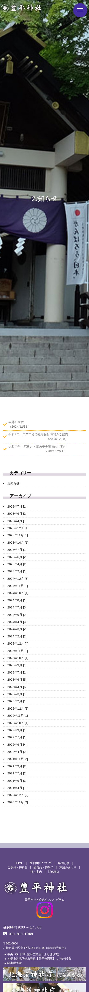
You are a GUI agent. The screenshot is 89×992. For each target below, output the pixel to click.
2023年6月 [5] (17, 679)
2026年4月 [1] (17, 521)
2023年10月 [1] (17, 658)
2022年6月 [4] (17, 744)
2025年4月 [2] (17, 564)
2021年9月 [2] (17, 766)
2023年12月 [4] (17, 643)
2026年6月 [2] (17, 513)
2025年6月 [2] (17, 557)
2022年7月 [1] (17, 737)
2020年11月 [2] (17, 802)
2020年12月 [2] (17, 795)
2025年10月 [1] (17, 542)
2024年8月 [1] (17, 600)
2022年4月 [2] (17, 751)
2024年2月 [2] (17, 636)
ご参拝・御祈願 (17, 867)
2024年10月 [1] (17, 593)
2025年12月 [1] (17, 528)
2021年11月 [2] (17, 759)
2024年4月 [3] (17, 622)
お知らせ (13, 483)
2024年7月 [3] (17, 607)
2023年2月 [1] (17, 701)
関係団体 (53, 871)
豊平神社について (40, 863)
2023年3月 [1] (17, 694)
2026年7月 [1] (17, 506)
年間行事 (63, 863)
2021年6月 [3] (17, 780)
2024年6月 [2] (17, 614)
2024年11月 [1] (17, 586)
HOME (19, 863)
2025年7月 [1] (17, 549)
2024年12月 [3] (17, 578)
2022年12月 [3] (17, 708)
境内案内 (36, 871)
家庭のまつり (67, 867)
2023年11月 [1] (17, 651)
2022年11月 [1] (17, 715)
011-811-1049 (21, 934)
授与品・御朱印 (43, 867)
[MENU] (80, 10)
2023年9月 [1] (17, 665)
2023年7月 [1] (17, 672)
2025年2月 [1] (17, 571)
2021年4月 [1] (17, 788)
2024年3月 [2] (17, 629)
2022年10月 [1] (17, 723)
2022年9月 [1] (17, 730)
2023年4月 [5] (17, 687)
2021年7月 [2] (17, 773)
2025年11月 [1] (17, 535)
